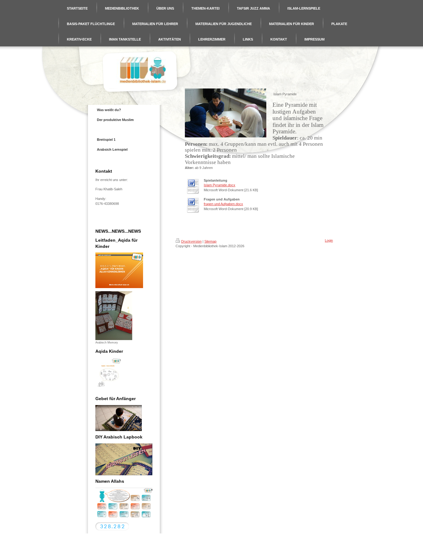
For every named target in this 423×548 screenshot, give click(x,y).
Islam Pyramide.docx (219, 185)
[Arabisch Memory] (113, 315)
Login (329, 240)
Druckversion (191, 241)
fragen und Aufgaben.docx (223, 204)
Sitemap (210, 241)
